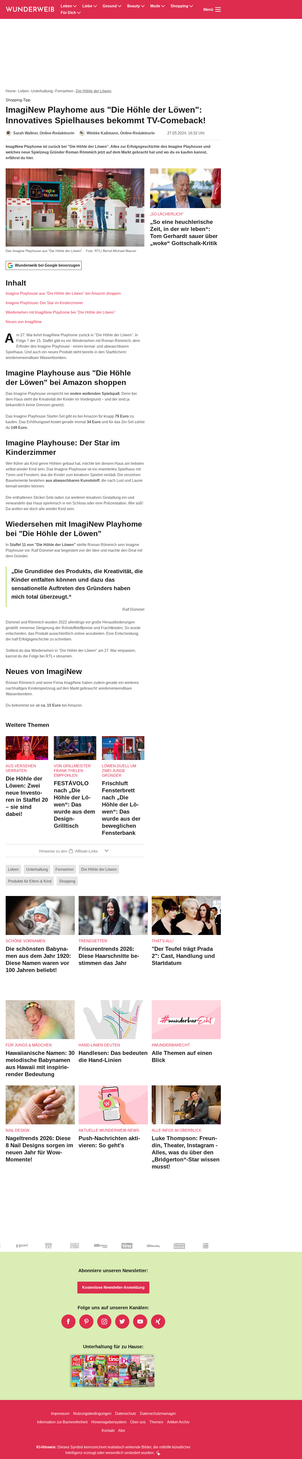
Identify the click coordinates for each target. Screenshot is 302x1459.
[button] (75, 301)
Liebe (87, 6)
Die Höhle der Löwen (93, 91)
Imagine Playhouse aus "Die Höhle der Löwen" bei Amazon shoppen (63, 293)
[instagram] (104, 1321)
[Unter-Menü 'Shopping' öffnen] (191, 6)
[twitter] (122, 1321)
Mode (155, 6)
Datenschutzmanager (158, 1414)
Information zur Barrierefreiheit (62, 1422)
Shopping (179, 6)
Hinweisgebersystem (108, 1422)
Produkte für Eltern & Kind (29, 881)
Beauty (133, 6)
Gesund (110, 6)
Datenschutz (125, 1414)
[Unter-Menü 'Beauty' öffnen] (143, 6)
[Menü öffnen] (218, 9)
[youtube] (140, 1321)
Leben (66, 6)
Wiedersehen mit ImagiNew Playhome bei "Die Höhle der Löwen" (60, 312)
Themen (156, 1422)
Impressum (60, 1414)
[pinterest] (86, 1321)
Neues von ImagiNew (24, 322)
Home (11, 91)
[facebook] (68, 1321)
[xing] (158, 1321)
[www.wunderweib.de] (30, 9)
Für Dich (68, 13)
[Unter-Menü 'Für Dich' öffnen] (79, 12)
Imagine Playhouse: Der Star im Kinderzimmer (44, 303)
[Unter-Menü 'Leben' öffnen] (75, 6)
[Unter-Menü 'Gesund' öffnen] (120, 6)
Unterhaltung (42, 91)
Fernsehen (64, 91)
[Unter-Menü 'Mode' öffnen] (163, 6)
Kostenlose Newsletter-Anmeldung (113, 1287)
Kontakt (108, 1431)
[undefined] (15, 1250)
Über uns (138, 1422)
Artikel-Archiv (178, 1422)
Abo (121, 1431)
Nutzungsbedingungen (92, 1414)
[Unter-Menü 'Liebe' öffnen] (95, 6)
